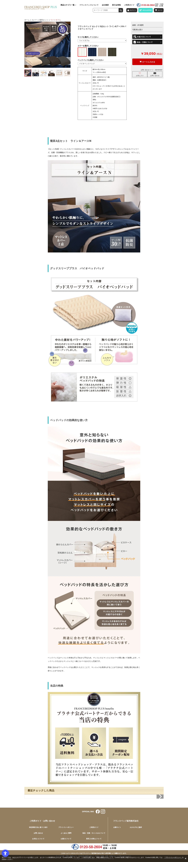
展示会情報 (116, 5)
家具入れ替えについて (94, 839)
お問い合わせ (154, 75)
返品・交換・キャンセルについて (93, 833)
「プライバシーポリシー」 (173, 857)
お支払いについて (38, 839)
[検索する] (121, 10)
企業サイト (117, 827)
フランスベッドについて (89, 5)
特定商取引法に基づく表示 (38, 827)
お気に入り (140, 75)
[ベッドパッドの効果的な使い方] (51, 72)
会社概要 (105, 5)
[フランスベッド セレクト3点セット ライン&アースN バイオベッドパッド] (47, 45)
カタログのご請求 (136, 827)
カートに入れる (148, 62)
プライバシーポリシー (66, 827)
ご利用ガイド (129, 5)
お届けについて (66, 839)
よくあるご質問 (66, 833)
